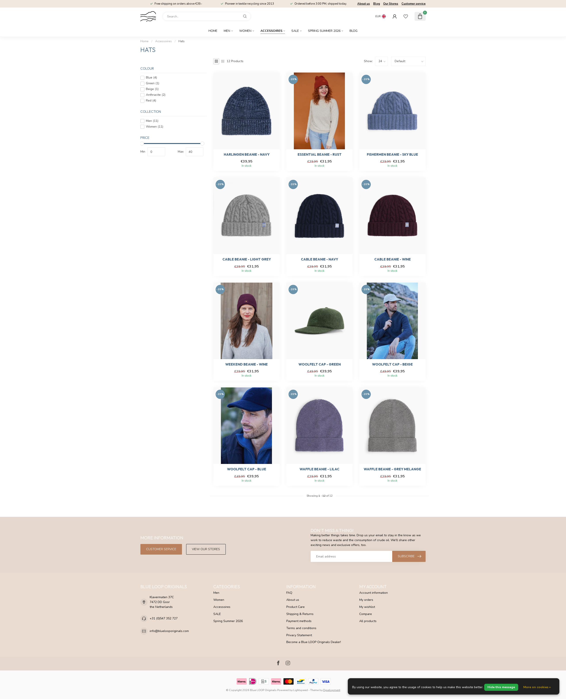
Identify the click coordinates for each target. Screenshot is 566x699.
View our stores (206, 549)
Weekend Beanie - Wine (246, 364)
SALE (295, 31)
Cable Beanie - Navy (319, 259)
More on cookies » (537, 687)
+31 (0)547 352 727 (164, 618)
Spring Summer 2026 (324, 31)
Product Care (295, 607)
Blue (151, 77)
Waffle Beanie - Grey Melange (392, 469)
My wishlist (367, 607)
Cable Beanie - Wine (392, 259)
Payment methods (299, 621)
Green (152, 83)
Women (245, 31)
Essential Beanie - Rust (320, 155)
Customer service (414, 4)
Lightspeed (300, 690)
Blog (376, 4)
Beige (152, 89)
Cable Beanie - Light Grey (246, 259)
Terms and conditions (301, 628)
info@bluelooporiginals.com (169, 631)
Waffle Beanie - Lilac (319, 469)
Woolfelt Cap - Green (319, 364)
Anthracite (155, 95)
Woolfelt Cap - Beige (392, 364)
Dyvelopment (331, 690)
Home (212, 31)
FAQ (289, 593)
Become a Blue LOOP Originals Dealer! (313, 642)
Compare (365, 614)
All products (368, 621)
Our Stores (390, 4)
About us (363, 4)
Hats (181, 41)
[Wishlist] (405, 16)
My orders (366, 600)
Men (227, 31)
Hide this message (501, 687)
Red (151, 100)
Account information (373, 593)
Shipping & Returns (300, 614)
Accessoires (271, 31)
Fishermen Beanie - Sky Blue (392, 155)
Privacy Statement (299, 635)
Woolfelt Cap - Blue (246, 469)
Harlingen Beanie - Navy (247, 155)
